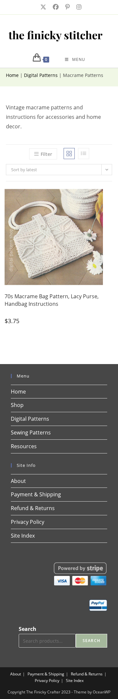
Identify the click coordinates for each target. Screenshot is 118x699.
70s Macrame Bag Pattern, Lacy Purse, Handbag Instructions (52, 300)
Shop (17, 405)
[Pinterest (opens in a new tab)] (66, 7)
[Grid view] (69, 153)
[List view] (83, 153)
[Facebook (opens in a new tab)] (55, 7)
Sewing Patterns (31, 432)
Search (27, 629)
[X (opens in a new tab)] (42, 7)
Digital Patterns (41, 75)
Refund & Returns (33, 508)
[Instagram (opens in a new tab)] (77, 7)
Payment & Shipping (36, 494)
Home (12, 75)
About (18, 481)
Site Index (23, 535)
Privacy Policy (27, 521)
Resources (24, 446)
